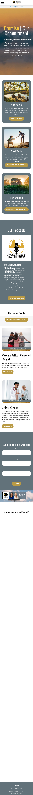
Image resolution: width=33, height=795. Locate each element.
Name (16, 449)
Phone (17, 470)
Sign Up (16, 483)
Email (16, 459)
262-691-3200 (18, 788)
